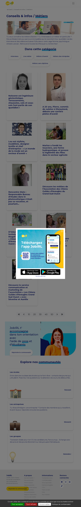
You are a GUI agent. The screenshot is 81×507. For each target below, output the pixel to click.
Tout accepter (17, 504)
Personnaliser (44, 504)
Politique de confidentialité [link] (61, 504)
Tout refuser (31, 504)
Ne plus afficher (41, 276)
